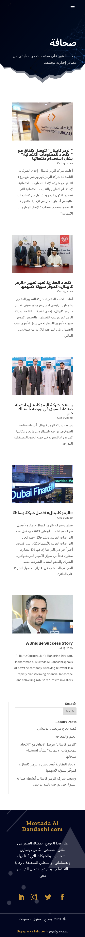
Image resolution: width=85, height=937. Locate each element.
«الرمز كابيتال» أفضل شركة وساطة (42, 512)
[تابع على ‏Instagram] (33, 897)
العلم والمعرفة (65, 736)
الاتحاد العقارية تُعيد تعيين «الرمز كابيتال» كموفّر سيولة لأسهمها (44, 284)
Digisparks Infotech (32, 931)
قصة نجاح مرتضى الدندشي (56, 728)
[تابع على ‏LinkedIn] (21, 897)
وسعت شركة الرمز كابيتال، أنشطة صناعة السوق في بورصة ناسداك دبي (44, 409)
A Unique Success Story (49, 643)
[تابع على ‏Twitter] (48, 897)
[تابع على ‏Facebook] (62, 897)
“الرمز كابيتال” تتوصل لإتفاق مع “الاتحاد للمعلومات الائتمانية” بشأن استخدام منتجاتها (45, 154)
